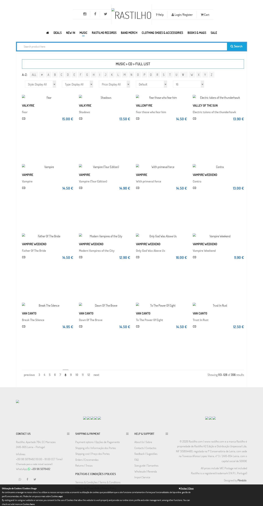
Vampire (27, 181)
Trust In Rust (201, 320)
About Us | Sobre (143, 442)
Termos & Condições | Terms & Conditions (98, 482)
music (120, 63)
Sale (214, 33)
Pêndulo (242, 480)
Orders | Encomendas (87, 460)
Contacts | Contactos (145, 448)
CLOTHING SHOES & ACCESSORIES (162, 33)
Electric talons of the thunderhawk (214, 112)
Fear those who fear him (151, 112)
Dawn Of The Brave (90, 320)
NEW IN (70, 33)
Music (83, 33)
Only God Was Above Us (150, 250)
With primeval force (148, 181)
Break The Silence (33, 320)
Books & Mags (197, 33)
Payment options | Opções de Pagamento (97, 442)
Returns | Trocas (84, 465)
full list (142, 63)
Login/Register (183, 15)
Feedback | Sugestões (145, 454)
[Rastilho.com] (47, 32)
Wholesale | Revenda (145, 471)
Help (160, 15)
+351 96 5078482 (40, 469)
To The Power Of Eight (149, 320)
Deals (58, 33)
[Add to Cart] (69, 93)
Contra (197, 181)
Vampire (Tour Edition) (93, 181)
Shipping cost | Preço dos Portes (92, 454)
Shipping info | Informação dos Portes (95, 448)
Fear (25, 112)
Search (237, 46)
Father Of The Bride (34, 250)
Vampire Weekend (204, 250)
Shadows (84, 112)
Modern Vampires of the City (97, 250)
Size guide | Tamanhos (146, 465)
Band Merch (129, 33)
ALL (34, 75)
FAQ (136, 460)
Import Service (142, 477)
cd (130, 63)
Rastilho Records (104, 33)
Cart (206, 15)
